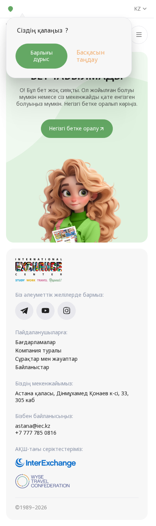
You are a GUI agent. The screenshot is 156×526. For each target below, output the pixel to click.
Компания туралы (38, 350)
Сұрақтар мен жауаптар (46, 358)
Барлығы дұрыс (41, 56)
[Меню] (138, 35)
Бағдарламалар (35, 342)
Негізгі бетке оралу (74, 128)
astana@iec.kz (32, 426)
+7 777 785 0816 (35, 432)
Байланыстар (32, 367)
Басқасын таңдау (90, 56)
